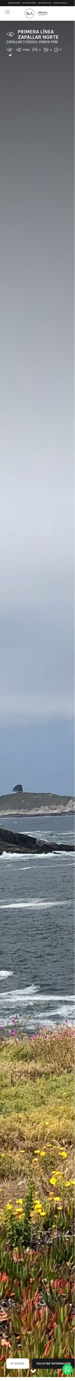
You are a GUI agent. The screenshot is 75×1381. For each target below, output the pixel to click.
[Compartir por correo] (9, 55)
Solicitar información (53, 1363)
